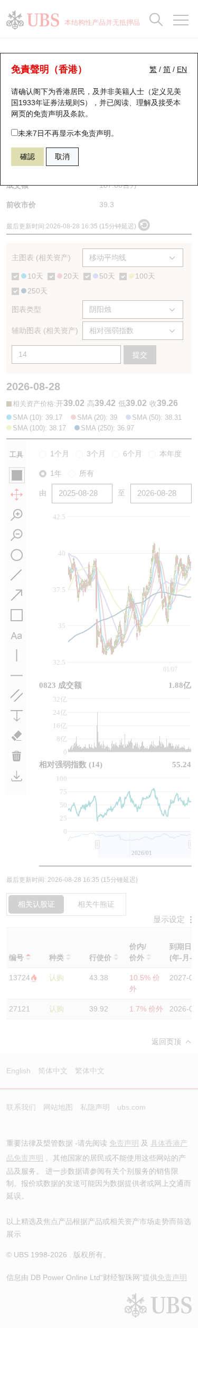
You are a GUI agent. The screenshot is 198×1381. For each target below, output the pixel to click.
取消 (62, 156)
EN (182, 69)
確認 (27, 156)
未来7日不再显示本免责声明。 (68, 133)
